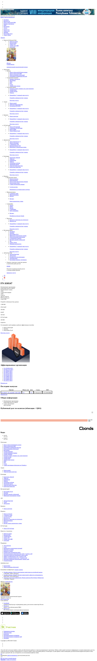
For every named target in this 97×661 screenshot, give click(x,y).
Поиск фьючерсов (15, 141)
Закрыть (3, 37)
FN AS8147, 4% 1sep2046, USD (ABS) (11, 392)
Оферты (12, 161)
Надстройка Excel (8, 491)
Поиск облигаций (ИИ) (10, 22)
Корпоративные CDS (15, 145)
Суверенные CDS (14, 144)
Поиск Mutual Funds (15, 131)
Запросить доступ (11, 272)
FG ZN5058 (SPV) (8, 368)
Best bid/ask (6, 26)
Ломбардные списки (15, 86)
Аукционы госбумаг (15, 163)
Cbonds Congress (18, 569)
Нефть (11, 206)
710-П (5, 502)
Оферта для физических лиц (11, 556)
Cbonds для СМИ (14, 45)
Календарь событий (15, 157)
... (4, 279)
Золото (5, 28)
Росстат (12, 196)
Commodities (13, 209)
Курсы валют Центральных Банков (19, 181)
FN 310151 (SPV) (8, 380)
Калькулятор (7, 565)
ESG (11, 83)
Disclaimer (6, 638)
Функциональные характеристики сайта (14, 553)
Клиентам (6, 634)
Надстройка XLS (8, 33)
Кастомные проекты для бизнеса (18, 259)
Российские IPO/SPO (15, 106)
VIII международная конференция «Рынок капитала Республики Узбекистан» (24, 577)
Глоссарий (12, 47)
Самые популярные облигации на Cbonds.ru (15, 465)
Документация (13, 258)
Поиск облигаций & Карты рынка (18, 72)
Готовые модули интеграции (17, 257)
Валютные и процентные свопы (18, 147)
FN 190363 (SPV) (8, 371)
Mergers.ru (6, 606)
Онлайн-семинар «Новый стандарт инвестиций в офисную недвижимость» (23, 575)
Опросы (12, 92)
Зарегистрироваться (9, 17)
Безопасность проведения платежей (13, 548)
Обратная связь (8, 632)
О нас (5, 547)
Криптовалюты (14, 180)
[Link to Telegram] (4, 617)
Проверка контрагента (15, 244)
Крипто (7, 29)
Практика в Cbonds (9, 549)
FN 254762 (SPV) (8, 375)
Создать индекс (8, 516)
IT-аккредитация (8, 560)
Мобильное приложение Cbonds (18, 235)
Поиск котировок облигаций (17, 75)
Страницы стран (14, 193)
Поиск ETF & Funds (15, 126)
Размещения (13, 160)
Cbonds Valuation (8, 454)
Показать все (4, 383)
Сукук (11, 84)
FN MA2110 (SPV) (8, 369)
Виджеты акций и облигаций (17, 239)
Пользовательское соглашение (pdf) (13, 636)
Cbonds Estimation (8, 451)
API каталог (13, 255)
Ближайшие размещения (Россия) (18, 76)
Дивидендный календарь (16, 104)
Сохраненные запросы (15, 238)
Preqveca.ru (6, 608)
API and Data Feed (14, 254)
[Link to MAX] (4, 622)
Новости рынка (14, 41)
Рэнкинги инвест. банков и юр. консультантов (22, 88)
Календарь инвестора (15, 167)
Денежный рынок (14, 164)
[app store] (5, 614)
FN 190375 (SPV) (8, 372)
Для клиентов (7, 545)
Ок (1, 654)
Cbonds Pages (13, 90)
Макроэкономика (14, 194)
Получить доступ (5, 333)
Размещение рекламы (9, 631)
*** (23, 392)
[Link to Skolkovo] (8, 628)
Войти (2, 17)
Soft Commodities (14, 210)
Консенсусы (7, 21)
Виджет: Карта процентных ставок (13, 523)
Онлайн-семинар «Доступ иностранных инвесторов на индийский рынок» (23, 572)
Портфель (6, 19)
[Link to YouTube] (4, 619)
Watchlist (6, 32)
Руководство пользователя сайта (12, 552)
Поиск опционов (14, 143)
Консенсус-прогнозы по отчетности (19, 219)
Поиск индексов (14, 179)
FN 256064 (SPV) (8, 379)
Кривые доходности (9, 24)
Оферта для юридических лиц (11, 558)
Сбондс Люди (7, 35)
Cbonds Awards (13, 91)
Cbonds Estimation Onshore (10, 453)
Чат (11, 241)
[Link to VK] (4, 620)
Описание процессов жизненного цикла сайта (16, 555)
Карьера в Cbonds (8, 551)
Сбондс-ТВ (6, 31)
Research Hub (13, 43)
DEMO (8, 266)
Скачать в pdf (28, 553)
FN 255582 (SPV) (8, 377)
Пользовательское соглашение (11, 635)
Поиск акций (13, 103)
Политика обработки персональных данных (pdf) (16, 559)
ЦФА (5, 25)
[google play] (15, 614)
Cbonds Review (7, 536)
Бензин (11, 208)
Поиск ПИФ (13, 129)
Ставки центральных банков (17, 184)
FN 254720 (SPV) (8, 373)
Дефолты (12, 159)
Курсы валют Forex (15, 183)
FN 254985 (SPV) (8, 376)
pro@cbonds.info (5, 599)
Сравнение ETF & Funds (16, 128)
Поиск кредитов (14, 116)
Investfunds (6, 603)
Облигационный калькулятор (17, 237)
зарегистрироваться (12, 655)
